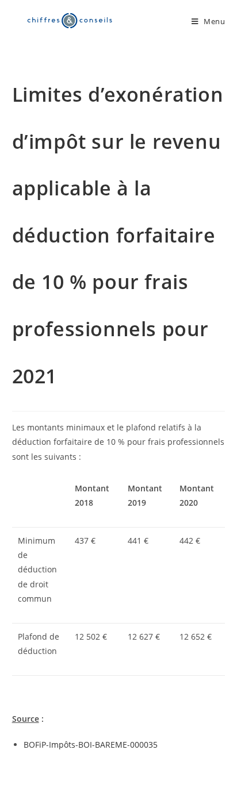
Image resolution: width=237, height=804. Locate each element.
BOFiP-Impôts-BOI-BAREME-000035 (91, 744)
